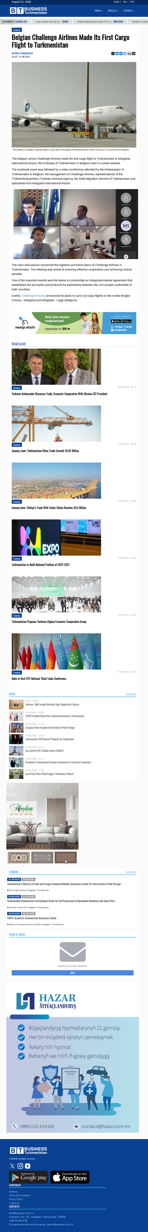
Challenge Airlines (33, 295)
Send (72, 973)
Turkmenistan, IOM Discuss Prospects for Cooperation (49, 739)
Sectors (128, 10)
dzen (27, 1166)
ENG (116, 2)
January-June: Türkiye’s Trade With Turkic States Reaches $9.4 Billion (49, 508)
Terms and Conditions (20, 1195)
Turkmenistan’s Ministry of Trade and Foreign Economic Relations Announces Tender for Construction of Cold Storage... (64, 884)
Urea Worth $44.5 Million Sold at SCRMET (44, 751)
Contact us (14, 1203)
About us (13, 1191)
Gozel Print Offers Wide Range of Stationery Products (49, 774)
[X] (113, 53)
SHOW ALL (131, 694)
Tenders (14, 872)
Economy (16, 29)
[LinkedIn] (117, 53)
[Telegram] (125, 53)
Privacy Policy (16, 1199)
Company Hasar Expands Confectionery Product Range (50, 727)
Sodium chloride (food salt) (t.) (119, 21)
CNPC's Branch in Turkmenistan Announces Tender (31, 918)
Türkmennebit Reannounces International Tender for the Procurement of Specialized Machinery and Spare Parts (61, 901)
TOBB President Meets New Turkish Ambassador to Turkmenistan (54, 716)
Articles (112, 10)
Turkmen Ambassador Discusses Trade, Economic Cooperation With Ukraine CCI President (59, 394)
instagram (19, 1166)
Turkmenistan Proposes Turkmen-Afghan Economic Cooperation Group (49, 622)
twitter (12, 1166)
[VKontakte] (121, 53)
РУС (132, 2)
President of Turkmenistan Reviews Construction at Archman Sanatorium (58, 762)
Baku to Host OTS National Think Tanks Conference (39, 679)
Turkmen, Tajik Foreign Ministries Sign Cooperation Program (52, 704)
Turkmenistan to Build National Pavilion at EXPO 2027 (40, 565)
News (12, 694)
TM (124, 2)
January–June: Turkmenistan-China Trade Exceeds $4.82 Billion (45, 451)
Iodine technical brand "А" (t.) (66, 21)
